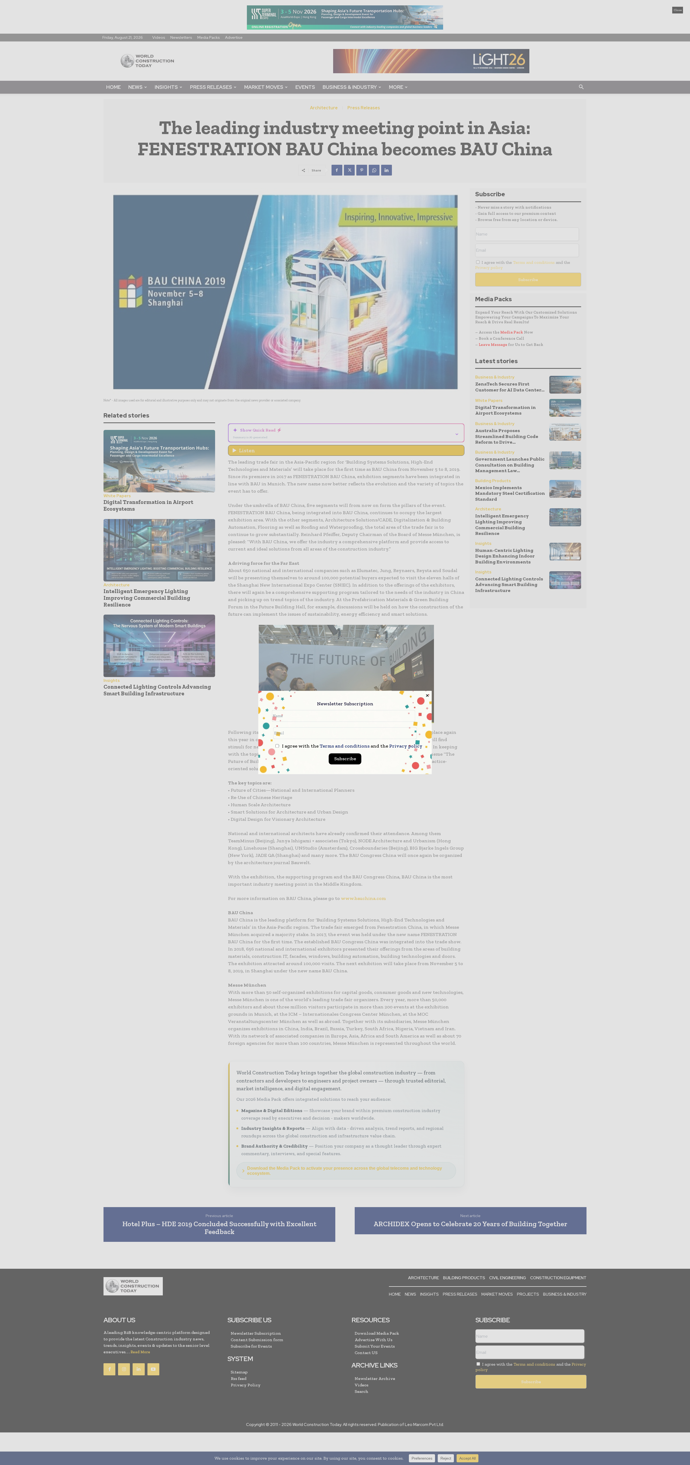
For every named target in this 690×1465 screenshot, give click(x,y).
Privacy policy (405, 746)
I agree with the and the (351, 746)
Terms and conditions (345, 746)
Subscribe (345, 759)
